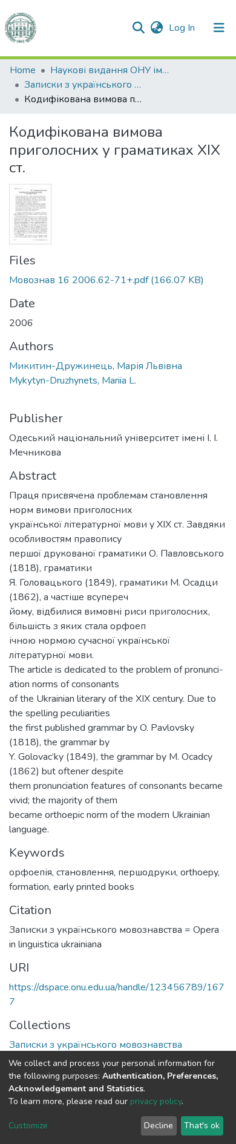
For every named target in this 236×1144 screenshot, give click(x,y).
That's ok (202, 1125)
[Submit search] (138, 28)
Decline (158, 1125)
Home (23, 70)
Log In (183, 27)
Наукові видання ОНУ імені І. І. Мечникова (110, 70)
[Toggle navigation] (219, 28)
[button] (156, 28)
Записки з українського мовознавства (84, 84)
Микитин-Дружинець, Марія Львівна (95, 366)
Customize (28, 1125)
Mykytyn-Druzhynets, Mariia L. (72, 380)
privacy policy (156, 1101)
